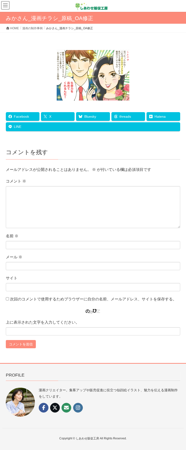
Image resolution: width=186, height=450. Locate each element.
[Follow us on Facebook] (43, 408)
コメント (16, 181)
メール (14, 257)
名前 (12, 236)
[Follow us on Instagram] (78, 408)
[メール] (66, 408)
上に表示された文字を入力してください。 (42, 322)
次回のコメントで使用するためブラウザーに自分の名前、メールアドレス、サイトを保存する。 (93, 299)
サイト (11, 278)
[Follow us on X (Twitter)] (55, 408)
